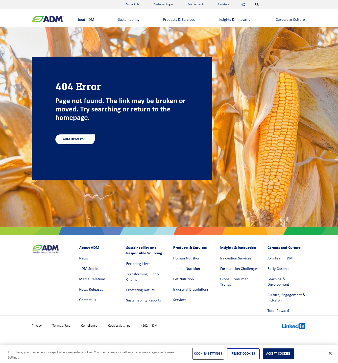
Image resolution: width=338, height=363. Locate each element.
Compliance (89, 326)
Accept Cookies (278, 353)
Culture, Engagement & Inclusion (286, 297)
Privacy (37, 326)
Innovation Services (235, 258)
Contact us (87, 300)
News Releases (91, 290)
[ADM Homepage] (48, 20)
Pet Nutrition (183, 279)
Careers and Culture (284, 247)
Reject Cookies (243, 353)
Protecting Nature (140, 290)
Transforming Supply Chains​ (142, 277)
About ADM (85, 20)
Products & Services (179, 20)
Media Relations (92, 279)
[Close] (330, 353)
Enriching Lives (138, 264)
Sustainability (128, 20)
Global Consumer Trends (234, 282)
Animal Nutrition (186, 269)
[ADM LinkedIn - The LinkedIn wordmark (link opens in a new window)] (294, 327)
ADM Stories (89, 269)
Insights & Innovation (235, 20)
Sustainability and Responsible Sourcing (144, 250)
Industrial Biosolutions (191, 290)
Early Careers (278, 269)
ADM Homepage (75, 139)
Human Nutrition (186, 258)
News (83, 258)
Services (179, 300)
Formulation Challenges (239, 269)
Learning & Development (278, 282)
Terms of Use (61, 326)
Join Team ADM (280, 258)
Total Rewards (278, 311)
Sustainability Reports (143, 300)
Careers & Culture (290, 20)
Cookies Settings (119, 326)
